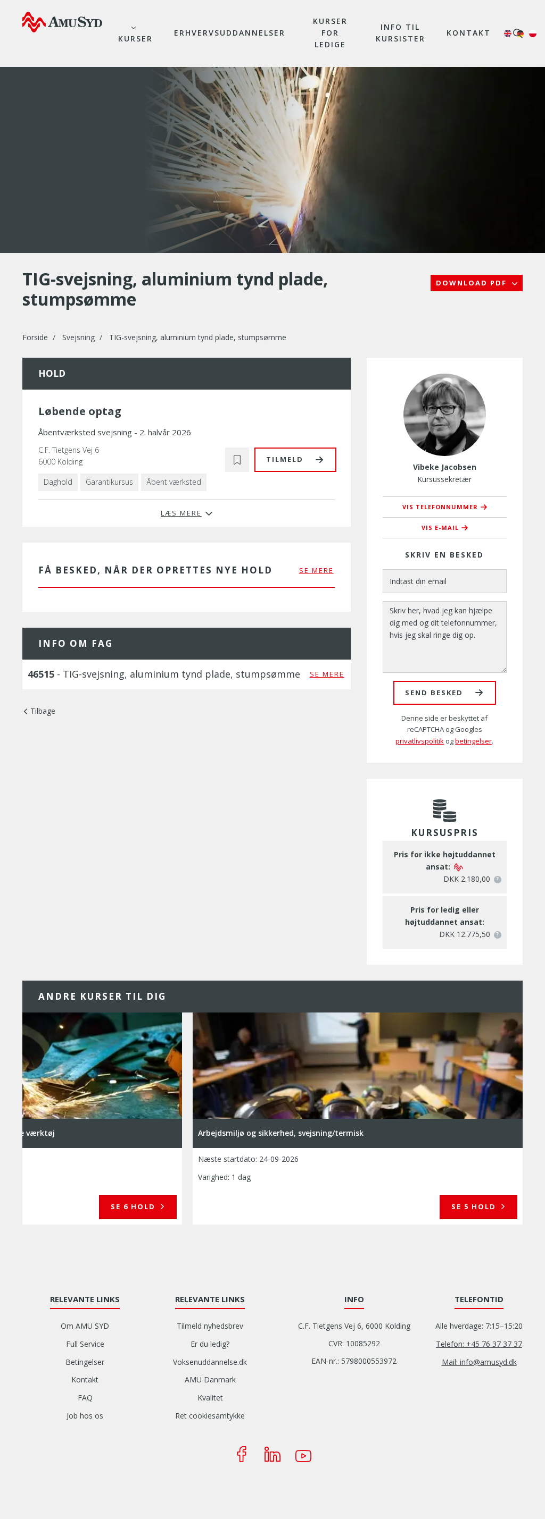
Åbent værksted (173, 482)
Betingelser (84, 1362)
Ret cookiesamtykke (210, 1416)
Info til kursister (400, 33)
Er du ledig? (210, 1344)
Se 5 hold (475, 1206)
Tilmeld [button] (284, 459)
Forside (35, 337)
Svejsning (78, 337)
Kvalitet (210, 1398)
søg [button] (518, 33)
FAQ (85, 1398)
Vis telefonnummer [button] (440, 507)
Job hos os (85, 1416)
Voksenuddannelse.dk (210, 1362)
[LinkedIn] (272, 1454)
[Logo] (62, 21)
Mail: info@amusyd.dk (479, 1362)
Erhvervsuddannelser (229, 33)
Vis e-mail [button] (440, 527)
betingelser (473, 741)
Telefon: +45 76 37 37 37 (479, 1344)
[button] (237, 459)
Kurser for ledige (330, 32)
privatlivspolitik (419, 741)
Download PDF (472, 283)
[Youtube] (303, 1454)
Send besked (434, 692)
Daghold (58, 482)
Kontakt (469, 33)
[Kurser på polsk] (532, 33)
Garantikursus (109, 482)
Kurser (135, 38)
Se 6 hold (134, 1206)
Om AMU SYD (85, 1326)
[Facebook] (242, 1454)
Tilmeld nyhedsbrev (210, 1326)
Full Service (85, 1344)
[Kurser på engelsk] (507, 33)
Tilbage (42, 711)
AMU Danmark (210, 1379)
